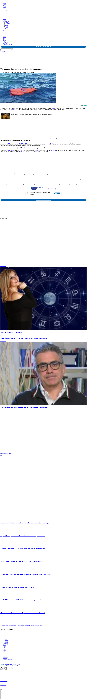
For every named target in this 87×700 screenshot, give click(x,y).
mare (50, 143)
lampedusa (7, 197)
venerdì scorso (53, 150)
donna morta (2, 197)
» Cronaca (7, 51)
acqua (21, 151)
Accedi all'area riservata (43, 46)
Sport (4, 8)
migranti (8, 143)
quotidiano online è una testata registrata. (10, 664)
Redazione (3, 103)
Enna (6, 24)
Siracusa (4, 5)
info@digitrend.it (13, 678)
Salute (4, 39)
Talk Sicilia (5, 10)
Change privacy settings (7, 44)
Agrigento (7, 22)
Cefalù (4, 32)
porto (13, 109)
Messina (6, 25)
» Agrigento (2, 51)
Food (4, 9)
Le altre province (6, 21)
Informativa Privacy (4, 681)
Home (4, 34)
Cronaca (4, 6)
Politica (4, 7)
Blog (4, 41)
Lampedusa (53, 108)
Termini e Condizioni (4, 680)
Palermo (4, 3)
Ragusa (6, 26)
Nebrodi (4, 31)
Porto (26, 143)
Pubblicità (5, 43)
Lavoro (4, 40)
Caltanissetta (7, 23)
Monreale (4, 30)
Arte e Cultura (5, 42)
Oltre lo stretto (5, 11)
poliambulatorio (11, 150)
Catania (4, 4)
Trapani (6, 28)
